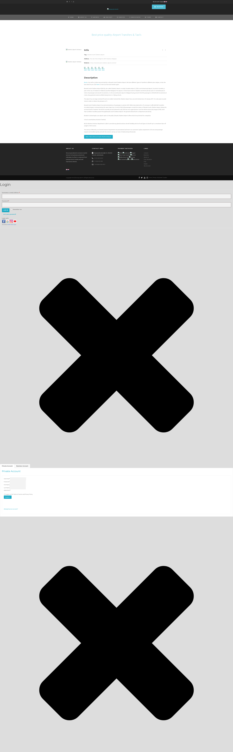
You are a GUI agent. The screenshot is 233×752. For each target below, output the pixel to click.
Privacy (154, 178)
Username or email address (13, 192)
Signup (162, 2)
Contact (160, 17)
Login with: (5, 218)
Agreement (7, 490)
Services (122, 17)
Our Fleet (109, 17)
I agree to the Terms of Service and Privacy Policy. (19, 494)
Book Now (159, 7)
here (98, 85)
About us (146, 157)
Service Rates (135, 17)
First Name (7, 485)
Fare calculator (148, 159)
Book (85, 82)
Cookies (165, 178)
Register (7, 497)
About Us (83, 17)
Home (72, 17)
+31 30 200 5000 (98, 158)
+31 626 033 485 (98, 161)
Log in (5, 210)
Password (8, 201)
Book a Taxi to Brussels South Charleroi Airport (98, 136)
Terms (150, 178)
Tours (149, 17)
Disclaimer (159, 178)
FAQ (145, 162)
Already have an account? (11, 509)
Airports (96, 17)
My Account (156, 2)
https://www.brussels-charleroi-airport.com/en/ (103, 63)
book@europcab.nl (100, 164)
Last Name (6, 488)
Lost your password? (9, 214)
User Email (7, 479)
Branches (146, 155)
